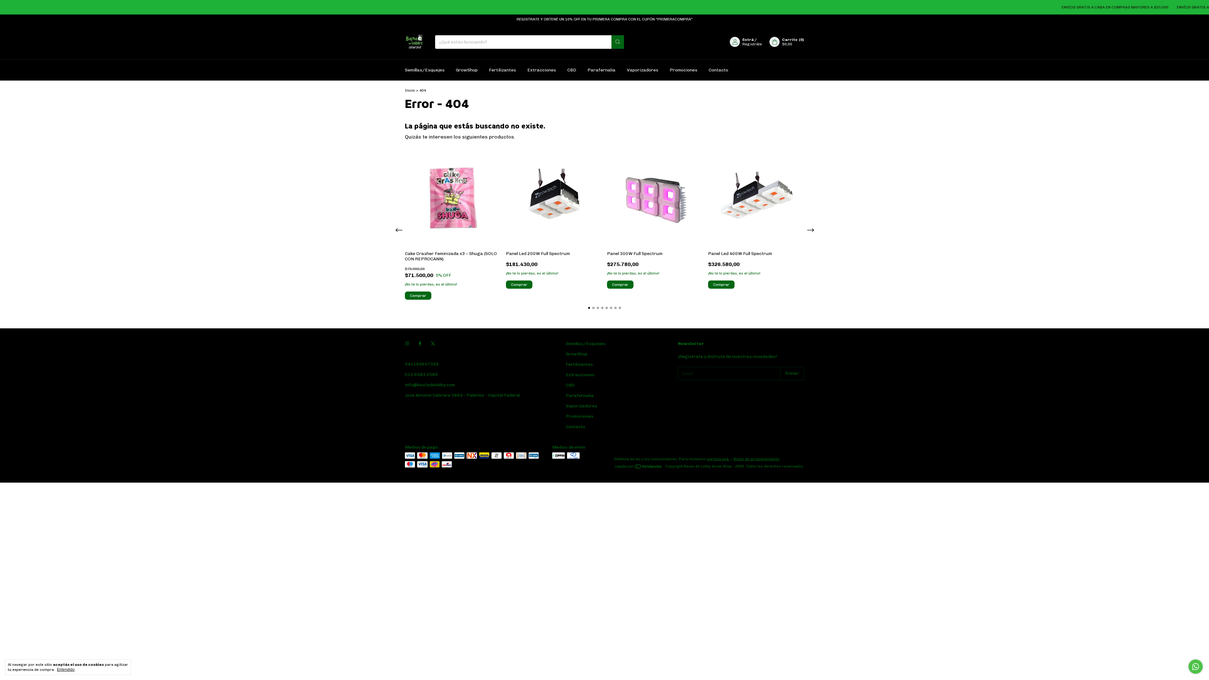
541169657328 (422, 364)
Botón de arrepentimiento (757, 459)
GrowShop (467, 70)
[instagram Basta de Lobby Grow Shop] (407, 343)
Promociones (683, 70)
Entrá (748, 39)
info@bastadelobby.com (430, 385)
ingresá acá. (718, 459)
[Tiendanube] (638, 468)
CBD (571, 70)
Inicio (410, 90)
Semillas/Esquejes (425, 70)
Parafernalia (601, 70)
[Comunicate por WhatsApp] (1196, 667)
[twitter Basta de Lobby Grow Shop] (433, 343)
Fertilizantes (502, 70)
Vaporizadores (642, 70)
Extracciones (541, 70)
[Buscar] (617, 42)
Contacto (718, 70)
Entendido (66, 669)
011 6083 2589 (421, 374)
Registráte (752, 44)
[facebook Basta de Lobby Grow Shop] (420, 343)
